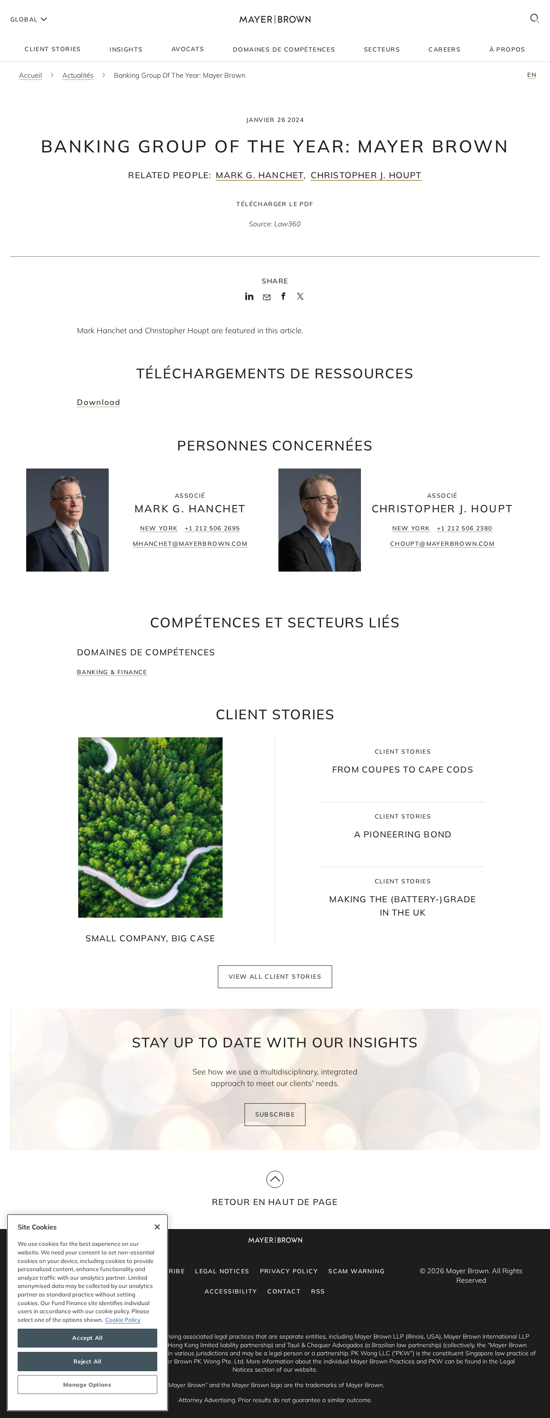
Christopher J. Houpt (366, 175)
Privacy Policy (289, 1271)
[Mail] (267, 297)
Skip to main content (41, 6)
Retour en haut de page (275, 1201)
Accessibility (231, 1291)
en (531, 75)
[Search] (535, 19)
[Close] (157, 1226)
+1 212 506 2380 (464, 528)
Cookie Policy (123, 1319)
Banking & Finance (112, 672)
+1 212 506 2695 (212, 528)
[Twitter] (300, 299)
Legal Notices (222, 1271)
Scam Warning (356, 1271)
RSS (318, 1291)
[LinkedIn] (249, 299)
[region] (87, 1312)
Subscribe (275, 1114)
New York (158, 528)
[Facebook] (283, 299)
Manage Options (87, 1384)
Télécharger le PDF (274, 204)
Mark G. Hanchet (259, 175)
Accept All (87, 1338)
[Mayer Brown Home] (275, 19)
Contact (284, 1291)
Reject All (87, 1361)
